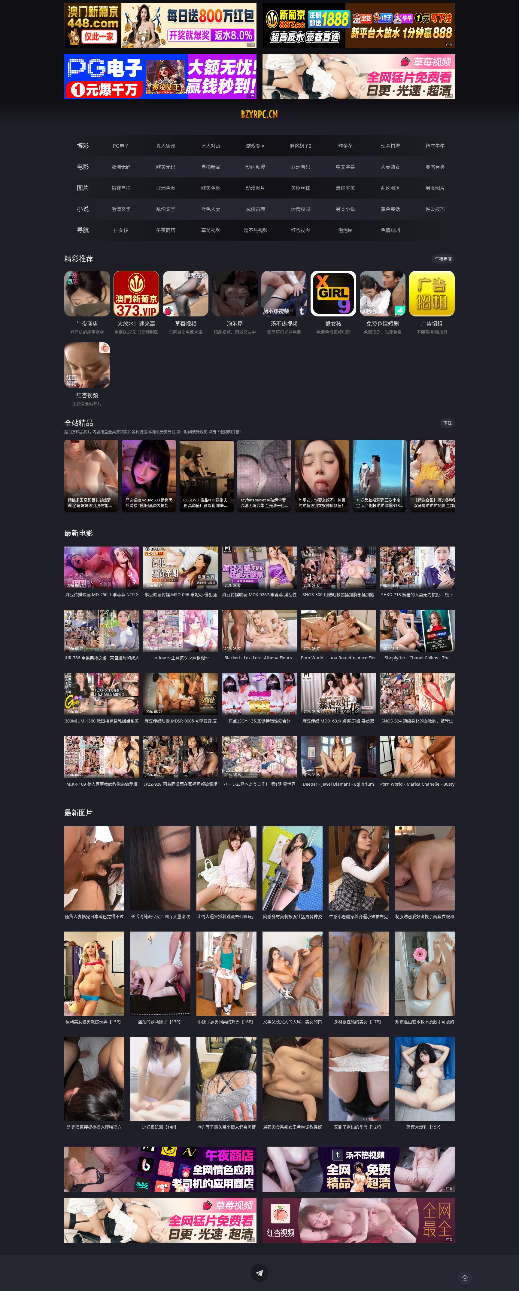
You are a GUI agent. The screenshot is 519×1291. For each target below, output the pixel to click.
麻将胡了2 (300, 146)
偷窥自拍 (121, 188)
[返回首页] (465, 1278)
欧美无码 (165, 167)
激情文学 (121, 209)
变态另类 (435, 167)
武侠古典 (255, 209)
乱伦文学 (165, 209)
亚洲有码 (300, 167)
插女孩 (121, 230)
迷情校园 (300, 209)
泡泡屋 (345, 230)
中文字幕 (345, 167)
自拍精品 (210, 167)
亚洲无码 (121, 167)
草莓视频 (210, 230)
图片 (83, 188)
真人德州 (165, 146)
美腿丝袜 (300, 188)
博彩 (83, 146)
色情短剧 (390, 230)
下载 (447, 423)
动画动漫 (255, 167)
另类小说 (345, 209)
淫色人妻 (210, 209)
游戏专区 (255, 146)
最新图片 (78, 813)
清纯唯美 (345, 188)
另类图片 (435, 188)
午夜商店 (165, 230)
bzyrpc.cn (259, 114)
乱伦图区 (390, 188)
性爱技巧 (435, 209)
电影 (83, 167)
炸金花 (345, 146)
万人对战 (210, 146)
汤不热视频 (256, 230)
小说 (83, 209)
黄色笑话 (390, 209)
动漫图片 (255, 188)
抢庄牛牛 (435, 146)
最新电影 (78, 533)
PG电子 (121, 146)
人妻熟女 (390, 167)
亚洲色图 (165, 188)
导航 (83, 230)
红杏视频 (300, 230)
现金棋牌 (390, 146)
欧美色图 (210, 188)
